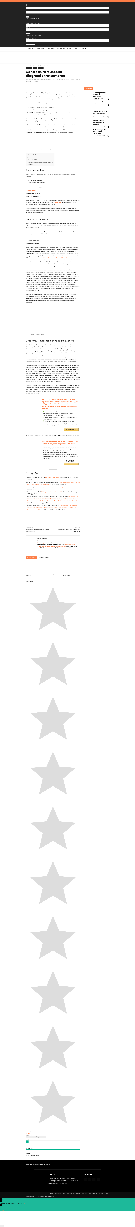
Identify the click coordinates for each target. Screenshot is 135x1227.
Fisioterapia (61, 49)
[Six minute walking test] (52, 567)
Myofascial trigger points (52, 477)
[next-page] (27, 578)
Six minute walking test (50, 574)
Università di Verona (67, 543)
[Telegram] (108, 3)
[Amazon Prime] (76, 461)
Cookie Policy (84, 1193)
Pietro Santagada (97, 116)
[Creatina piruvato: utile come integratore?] (88, 96)
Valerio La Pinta (97, 135)
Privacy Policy (76, 1193)
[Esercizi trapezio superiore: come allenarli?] (88, 124)
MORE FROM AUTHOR (43, 557)
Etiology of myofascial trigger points (51, 492)
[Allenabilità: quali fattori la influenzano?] (71, 567)
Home (27, 66)
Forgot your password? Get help (32, 18)
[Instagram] (103, 3)
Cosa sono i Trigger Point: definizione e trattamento (69, 530)
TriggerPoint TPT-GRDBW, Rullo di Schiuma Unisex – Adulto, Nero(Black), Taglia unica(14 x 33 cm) (59, 443)
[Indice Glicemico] (88, 105)
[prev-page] (26, 578)
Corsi (75, 49)
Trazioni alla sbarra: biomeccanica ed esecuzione (100, 113)
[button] (107, 49)
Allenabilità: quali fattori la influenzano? (69, 574)
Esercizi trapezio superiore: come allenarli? (98, 122)
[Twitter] (30, 87)
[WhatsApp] (38, 87)
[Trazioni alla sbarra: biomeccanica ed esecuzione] (88, 114)
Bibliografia (31, 164)
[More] (41, 87)
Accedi (28, 1133)
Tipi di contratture (32, 159)
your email (28, 27)
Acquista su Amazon (72, 429)
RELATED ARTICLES (31, 557)
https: (38, 540)
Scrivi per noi (58, 1193)
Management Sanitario (44, 1164)
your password (29, 15)
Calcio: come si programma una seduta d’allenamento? (37, 530)
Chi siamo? (82, 49)
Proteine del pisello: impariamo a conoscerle (99, 131)
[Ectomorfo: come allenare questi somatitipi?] (34, 567)
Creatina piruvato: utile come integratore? (99, 94)
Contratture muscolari (34, 161)
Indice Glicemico (98, 102)
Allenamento (31, 49)
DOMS (65, 262)
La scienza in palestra (98, 104)
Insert (2, 1226)
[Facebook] (100, 3)
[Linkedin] (105, 3)
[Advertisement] (95, 77)
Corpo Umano (50, 49)
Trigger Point (31, 191)
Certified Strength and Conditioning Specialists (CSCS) (51, 546)
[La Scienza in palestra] (67, 57)
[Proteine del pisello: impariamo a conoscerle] (88, 133)
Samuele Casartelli (97, 98)
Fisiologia (40, 66)
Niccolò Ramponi (31, 83)
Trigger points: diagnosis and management (54, 487)
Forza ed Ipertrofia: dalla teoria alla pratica (99, 1193)
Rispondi (3, 1210)
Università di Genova (70, 544)
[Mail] (46, 550)
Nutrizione (40, 49)
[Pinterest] (34, 87)
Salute (69, 49)
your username (29, 10)
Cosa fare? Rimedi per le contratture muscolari (40, 162)
